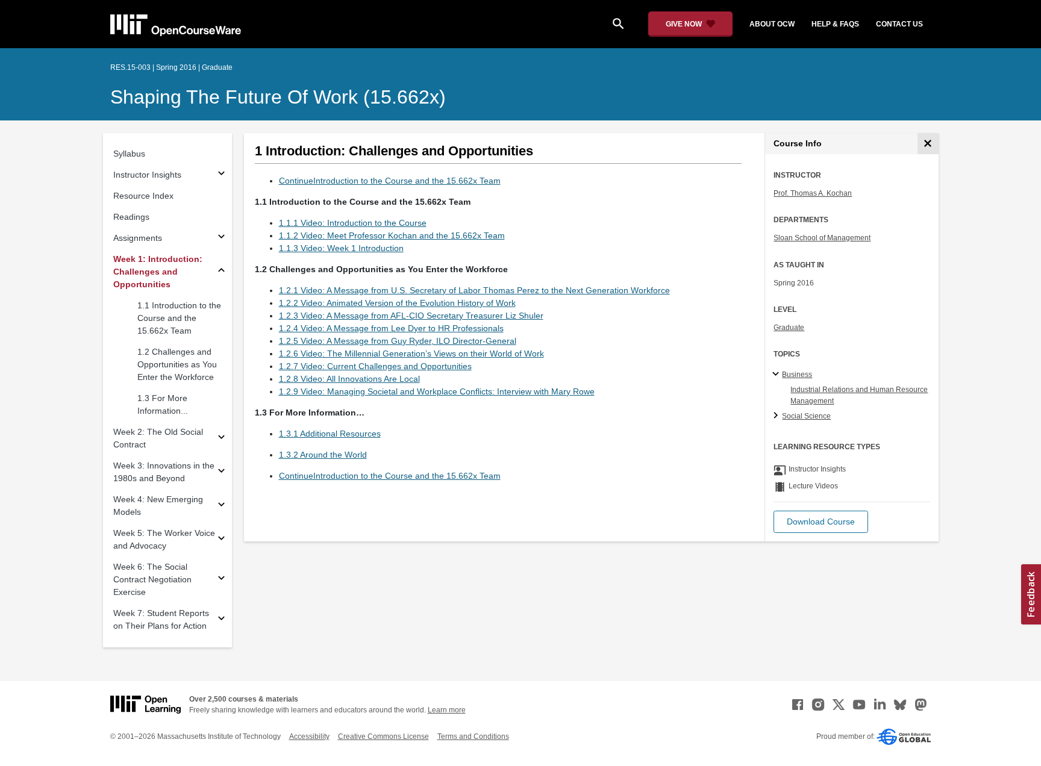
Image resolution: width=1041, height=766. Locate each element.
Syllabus (129, 153)
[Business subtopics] (777, 374)
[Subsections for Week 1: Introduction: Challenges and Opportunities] (221, 272)
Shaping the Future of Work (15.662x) (278, 97)
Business (797, 374)
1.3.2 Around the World (323, 454)
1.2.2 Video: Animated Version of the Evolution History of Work (397, 303)
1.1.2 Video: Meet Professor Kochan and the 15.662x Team (392, 235)
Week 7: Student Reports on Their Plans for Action (161, 619)
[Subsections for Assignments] (221, 238)
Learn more (447, 710)
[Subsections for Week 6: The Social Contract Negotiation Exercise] (221, 579)
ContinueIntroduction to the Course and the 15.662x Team (390, 180)
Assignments (137, 238)
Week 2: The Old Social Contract (158, 438)
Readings (131, 217)
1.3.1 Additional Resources (330, 433)
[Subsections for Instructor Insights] (221, 175)
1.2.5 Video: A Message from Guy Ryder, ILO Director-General (397, 341)
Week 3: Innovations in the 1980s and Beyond (163, 472)
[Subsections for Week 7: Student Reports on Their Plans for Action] (221, 620)
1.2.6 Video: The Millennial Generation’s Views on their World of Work (411, 353)
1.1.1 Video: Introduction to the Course (353, 223)
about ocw (772, 24)
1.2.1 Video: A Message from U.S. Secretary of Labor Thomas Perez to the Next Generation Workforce (474, 290)
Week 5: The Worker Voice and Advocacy (164, 539)
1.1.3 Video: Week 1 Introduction (341, 248)
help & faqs (835, 24)
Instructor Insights (147, 174)
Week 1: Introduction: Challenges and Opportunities (157, 271)
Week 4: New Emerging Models (158, 505)
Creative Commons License (383, 736)
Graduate (789, 327)
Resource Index (143, 196)
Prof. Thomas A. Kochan (813, 193)
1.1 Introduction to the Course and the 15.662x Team (179, 317)
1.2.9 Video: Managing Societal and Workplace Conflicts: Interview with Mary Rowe (437, 391)
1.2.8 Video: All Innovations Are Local (349, 379)
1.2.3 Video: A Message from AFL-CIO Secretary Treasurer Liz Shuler (411, 315)
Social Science (806, 416)
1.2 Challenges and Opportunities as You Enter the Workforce (177, 364)
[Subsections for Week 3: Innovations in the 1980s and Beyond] (221, 472)
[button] (821, 522)
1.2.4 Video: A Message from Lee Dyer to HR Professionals (391, 328)
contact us (899, 24)
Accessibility (309, 736)
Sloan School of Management (822, 238)
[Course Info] (928, 143)
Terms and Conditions (473, 736)
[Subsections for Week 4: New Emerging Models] (221, 506)
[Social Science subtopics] (777, 416)
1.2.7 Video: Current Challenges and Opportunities (375, 366)
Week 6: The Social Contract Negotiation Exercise (152, 579)
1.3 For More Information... (162, 404)
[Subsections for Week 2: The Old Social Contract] (221, 439)
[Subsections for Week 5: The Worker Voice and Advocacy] (221, 540)
